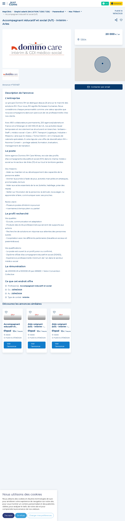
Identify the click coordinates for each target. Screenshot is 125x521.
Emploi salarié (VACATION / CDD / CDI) (32, 12)
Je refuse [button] (21, 515)
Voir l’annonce (11, 344)
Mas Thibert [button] (74, 12)
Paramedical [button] (58, 12)
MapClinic (6, 12)
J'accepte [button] (8, 515)
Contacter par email (100, 87)
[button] (116, 19)
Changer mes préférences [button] (40, 515)
